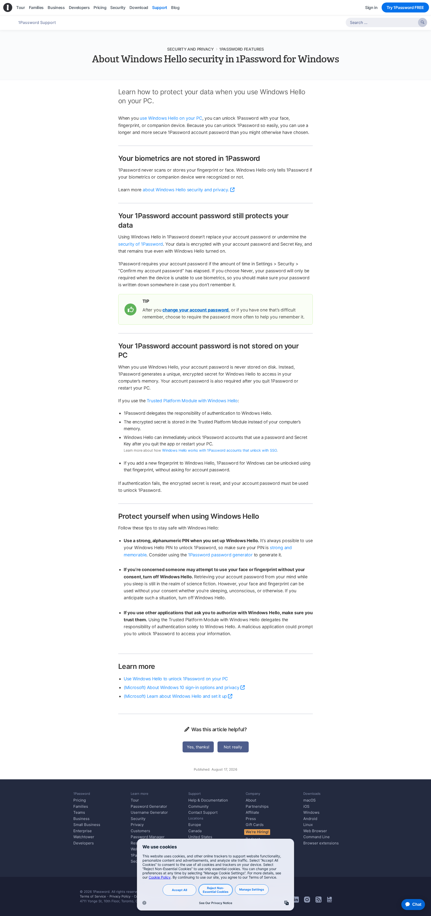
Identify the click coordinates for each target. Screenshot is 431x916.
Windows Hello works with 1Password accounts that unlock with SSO (219, 450)
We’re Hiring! (257, 831)
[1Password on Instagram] (307, 901)
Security (138, 818)
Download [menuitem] (138, 7)
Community (198, 806)
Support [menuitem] (159, 7)
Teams (79, 812)
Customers (140, 830)
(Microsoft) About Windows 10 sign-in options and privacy (181, 687)
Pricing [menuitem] (100, 7)
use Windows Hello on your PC (171, 118)
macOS (309, 800)
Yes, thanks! (198, 746)
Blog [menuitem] (175, 7)
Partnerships (257, 806)
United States (200, 836)
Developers (83, 843)
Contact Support (202, 812)
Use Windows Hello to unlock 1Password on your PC (176, 678)
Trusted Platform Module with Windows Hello (192, 400)
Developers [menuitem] (79, 7)
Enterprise (82, 830)
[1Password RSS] (319, 901)
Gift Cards (255, 824)
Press (251, 818)
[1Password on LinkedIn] (296, 901)
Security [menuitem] (117, 7)
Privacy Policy (119, 896)
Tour (135, 800)
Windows (311, 812)
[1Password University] (329, 900)
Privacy (137, 824)
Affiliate (252, 812)
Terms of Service (93, 896)
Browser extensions (321, 843)
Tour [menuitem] (20, 7)
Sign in (371, 7)
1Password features (241, 49)
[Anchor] (265, 157)
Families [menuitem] (36, 7)
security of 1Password (140, 244)
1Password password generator (220, 554)
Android (310, 818)
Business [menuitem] (56, 7)
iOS (306, 806)
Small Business (86, 824)
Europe (194, 824)
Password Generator (149, 806)
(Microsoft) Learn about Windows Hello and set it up (175, 696)
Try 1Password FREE (405, 7)
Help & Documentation (208, 800)
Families (80, 806)
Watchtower (83, 836)
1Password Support (37, 22)
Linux (308, 824)
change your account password (195, 309)
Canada (195, 830)
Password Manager (148, 836)
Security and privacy (190, 49)
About (251, 800)
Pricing (79, 800)
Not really (233, 746)
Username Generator (149, 812)
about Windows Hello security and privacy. (186, 189)
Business (81, 818)
